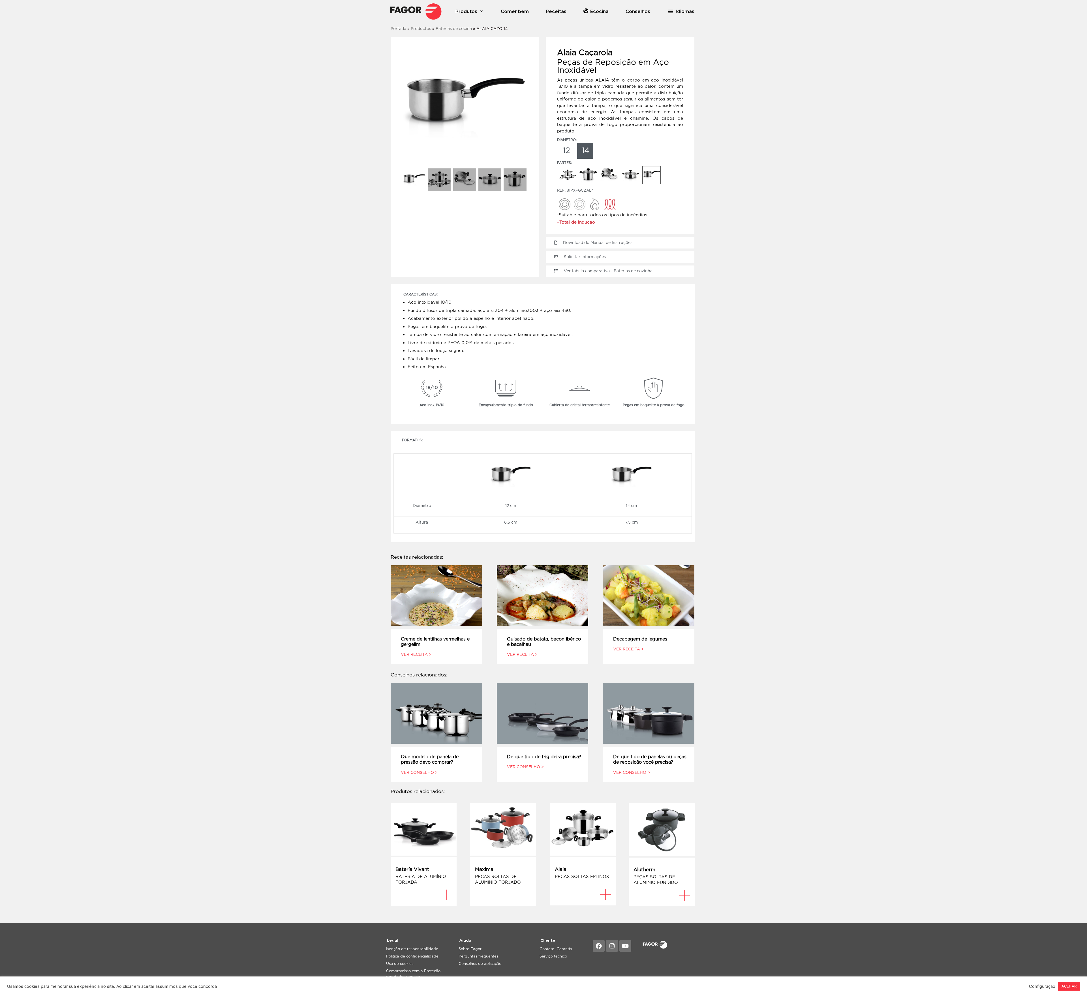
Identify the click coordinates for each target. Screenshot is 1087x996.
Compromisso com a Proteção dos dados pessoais (413, 973)
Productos (421, 28)
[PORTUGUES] (415, 11)
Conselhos (638, 11)
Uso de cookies (399, 963)
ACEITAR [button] (1069, 986)
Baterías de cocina (454, 28)
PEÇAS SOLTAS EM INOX (582, 876)
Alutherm (644, 869)
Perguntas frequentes (478, 956)
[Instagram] (612, 946)
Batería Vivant (412, 869)
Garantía (564, 949)
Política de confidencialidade (412, 956)
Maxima (484, 869)
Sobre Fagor (470, 949)
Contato (547, 949)
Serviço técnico (553, 956)
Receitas (556, 11)
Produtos (466, 11)
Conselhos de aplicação (480, 963)
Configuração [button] (1042, 986)
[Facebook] (599, 946)
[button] (681, 11)
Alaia (560, 869)
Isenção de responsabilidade (412, 949)
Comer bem (515, 11)
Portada (398, 28)
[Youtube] (625, 946)
